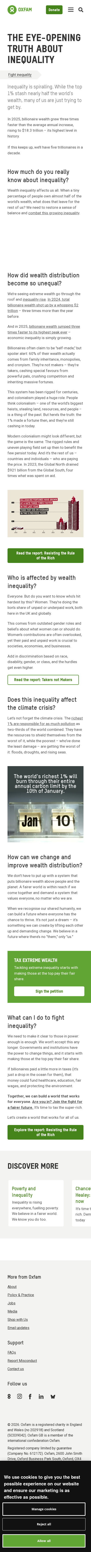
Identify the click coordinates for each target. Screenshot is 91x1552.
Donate (54, 10)
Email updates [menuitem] (18, 1328)
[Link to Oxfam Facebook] (31, 1396)
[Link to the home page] (20, 9)
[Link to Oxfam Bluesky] (53, 1396)
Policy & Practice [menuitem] (21, 1295)
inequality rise (34, 299)
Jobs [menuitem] (11, 1303)
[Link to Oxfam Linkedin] (42, 1396)
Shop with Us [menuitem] (18, 1320)
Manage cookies (44, 1509)
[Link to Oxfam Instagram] (19, 1396)
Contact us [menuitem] (16, 1369)
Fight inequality (20, 75)
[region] (45, 1506)
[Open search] (80, 10)
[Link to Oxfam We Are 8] (10, 1396)
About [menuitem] (12, 1287)
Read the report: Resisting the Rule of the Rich (45, 555)
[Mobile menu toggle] (71, 10)
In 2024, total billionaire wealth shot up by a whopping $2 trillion (43, 305)
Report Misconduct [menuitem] (22, 1361)
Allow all (44, 1541)
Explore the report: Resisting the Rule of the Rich (45, 1132)
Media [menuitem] (12, 1311)
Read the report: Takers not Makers (43, 680)
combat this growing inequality (53, 213)
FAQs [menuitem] (12, 1352)
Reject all (44, 1524)
